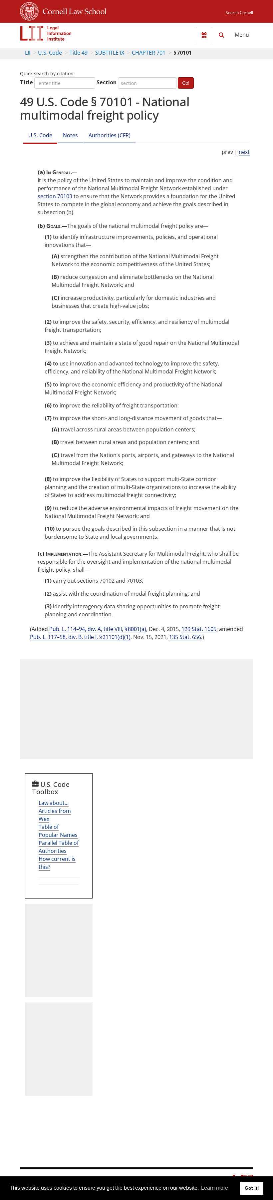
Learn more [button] (214, 1188)
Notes (70, 135)
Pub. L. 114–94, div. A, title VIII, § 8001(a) (97, 629)
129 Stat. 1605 (198, 629)
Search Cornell (239, 12)
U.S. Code (50, 52)
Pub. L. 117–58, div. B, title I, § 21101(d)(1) (80, 637)
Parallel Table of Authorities (59, 847)
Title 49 (79, 52)
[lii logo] (46, 33)
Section (107, 82)
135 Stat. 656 (185, 637)
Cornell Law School (73, 10)
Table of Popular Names (58, 831)
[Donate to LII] (204, 35)
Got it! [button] (252, 1188)
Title (26, 82)
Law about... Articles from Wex (55, 811)
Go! (185, 83)
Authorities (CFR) (110, 135)
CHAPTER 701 (148, 52)
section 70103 (55, 196)
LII (27, 52)
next (244, 152)
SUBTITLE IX (109, 52)
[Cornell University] (29, 10)
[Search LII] (221, 35)
